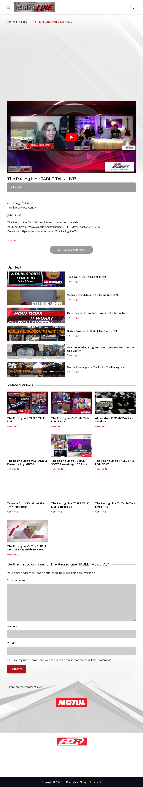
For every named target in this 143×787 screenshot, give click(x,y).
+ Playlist (16, 187)
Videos (23, 21)
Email (11, 643)
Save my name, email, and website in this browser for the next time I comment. (61, 660)
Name (12, 626)
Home (11, 21)
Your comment (17, 580)
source (11, 240)
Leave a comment (74, 249)
